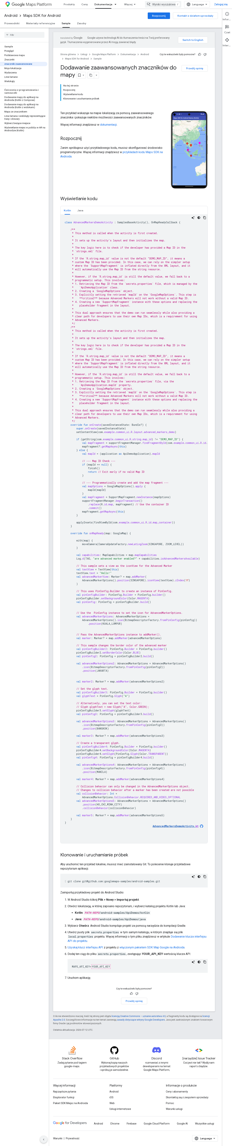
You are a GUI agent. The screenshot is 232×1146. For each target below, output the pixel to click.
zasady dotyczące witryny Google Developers (141, 1019)
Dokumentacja (103, 4)
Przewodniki (12, 23)
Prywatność (72, 1138)
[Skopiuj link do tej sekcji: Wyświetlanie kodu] (101, 199)
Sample (66, 23)
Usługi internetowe (120, 1108)
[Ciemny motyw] (199, 218)
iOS (111, 1097)
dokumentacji (108, 124)
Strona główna (68, 54)
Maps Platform (39, 4)
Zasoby (81, 23)
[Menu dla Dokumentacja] (116, 4)
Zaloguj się (221, 4)
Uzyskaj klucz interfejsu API (85, 947)
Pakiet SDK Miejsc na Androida (70, 1103)
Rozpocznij (159, 15)
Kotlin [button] (67, 210)
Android (10, 15)
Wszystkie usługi (204, 1123)
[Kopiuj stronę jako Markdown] (91, 75)
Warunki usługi (174, 1108)
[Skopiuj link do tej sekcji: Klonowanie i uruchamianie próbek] (131, 855)
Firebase (131, 1123)
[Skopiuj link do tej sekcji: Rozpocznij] (85, 139)
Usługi (83, 54)
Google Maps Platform (104, 54)
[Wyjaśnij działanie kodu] (193, 218)
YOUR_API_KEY (101, 966)
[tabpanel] (134, 529)
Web (112, 1103)
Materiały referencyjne (40, 23)
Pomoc (170, 1103)
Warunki (57, 1138)
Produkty (69, 4)
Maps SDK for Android (42, 15)
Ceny (84, 4)
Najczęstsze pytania (64, 1091)
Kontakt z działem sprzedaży (195, 15)
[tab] (67, 210)
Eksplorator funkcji (63, 1097)
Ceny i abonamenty (177, 1091)
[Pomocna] (199, 54)
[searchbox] (24, 35)
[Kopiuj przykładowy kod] (205, 218)
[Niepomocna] (205, 54)
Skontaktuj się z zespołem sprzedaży (187, 1097)
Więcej (128, 4)
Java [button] (80, 210)
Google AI (182, 1123)
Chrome (114, 1123)
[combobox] (163, 4)
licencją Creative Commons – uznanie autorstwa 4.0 (138, 1016)
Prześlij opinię (194, 68)
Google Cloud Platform (157, 1123)
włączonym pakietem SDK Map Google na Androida (152, 947)
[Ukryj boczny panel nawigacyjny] (43, 1139)
